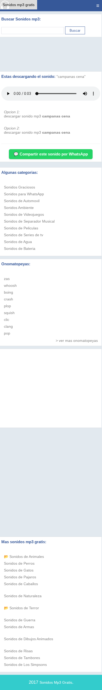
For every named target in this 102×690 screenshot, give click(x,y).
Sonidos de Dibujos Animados (28, 639)
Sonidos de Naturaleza (23, 596)
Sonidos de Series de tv (23, 235)
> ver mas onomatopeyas (77, 340)
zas (7, 279)
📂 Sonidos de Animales (24, 556)
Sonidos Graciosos (19, 187)
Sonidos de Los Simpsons (25, 664)
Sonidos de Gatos (18, 570)
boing (8, 292)
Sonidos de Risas (18, 651)
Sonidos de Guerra (19, 620)
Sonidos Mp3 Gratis (55, 682)
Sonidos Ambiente (19, 208)
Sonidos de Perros (19, 563)
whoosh (10, 285)
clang (8, 326)
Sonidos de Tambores (22, 658)
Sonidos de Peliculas (21, 228)
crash (8, 299)
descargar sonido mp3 (37, 116)
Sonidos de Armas (19, 627)
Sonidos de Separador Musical (29, 221)
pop (7, 333)
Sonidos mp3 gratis (19, 5)
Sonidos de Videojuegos (24, 214)
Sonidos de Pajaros (20, 577)
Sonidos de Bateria (19, 248)
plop (7, 306)
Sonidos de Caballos (21, 584)
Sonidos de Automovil (21, 201)
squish (9, 313)
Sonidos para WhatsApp (24, 194)
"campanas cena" (71, 76)
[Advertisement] (51, 54)
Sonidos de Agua (18, 242)
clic (6, 319)
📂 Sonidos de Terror (21, 608)
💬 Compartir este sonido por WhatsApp (51, 154)
